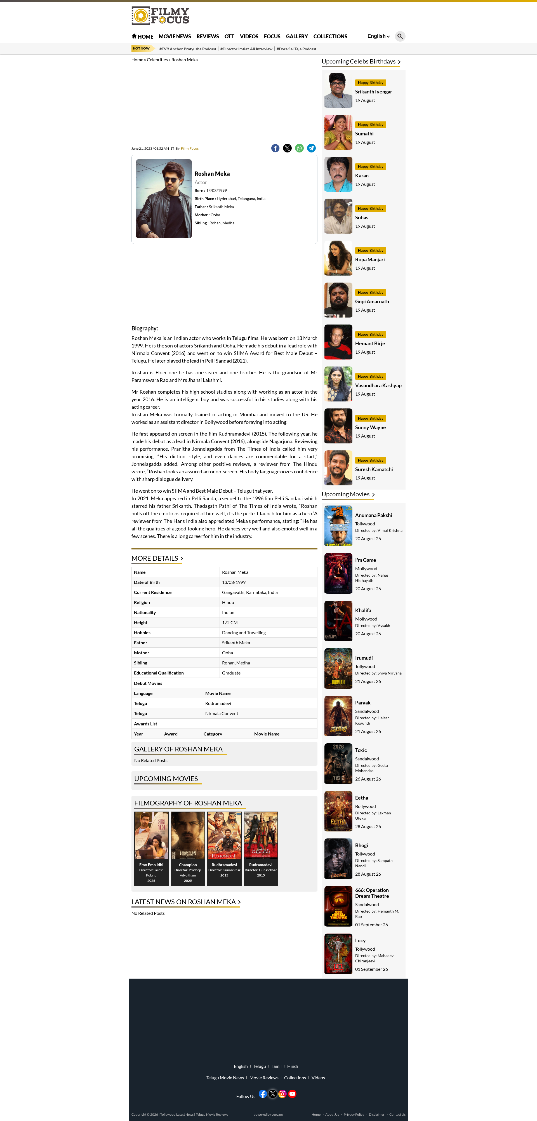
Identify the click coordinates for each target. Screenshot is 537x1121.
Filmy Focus (187, 148)
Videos (249, 36)
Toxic (361, 750)
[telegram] (311, 148)
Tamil (277, 1066)
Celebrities (157, 59)
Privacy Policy (354, 1114)
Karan (362, 175)
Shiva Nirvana (390, 673)
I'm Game (365, 560)
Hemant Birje (370, 343)
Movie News (175, 36)
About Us (332, 1114)
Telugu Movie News (225, 1077)
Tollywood (365, 523)
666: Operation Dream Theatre (372, 893)
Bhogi (361, 845)
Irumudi (364, 658)
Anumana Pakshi (373, 515)
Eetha (361, 798)
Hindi (292, 1066)
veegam (277, 1114)
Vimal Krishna (390, 530)
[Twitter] (287, 148)
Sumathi (364, 133)
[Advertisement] (100, 140)
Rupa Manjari (370, 259)
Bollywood (365, 806)
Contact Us (397, 1114)
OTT (229, 36)
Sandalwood (367, 711)
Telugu (259, 1066)
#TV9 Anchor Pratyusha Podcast (187, 48)
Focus (272, 36)
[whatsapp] (299, 148)
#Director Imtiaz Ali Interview (246, 48)
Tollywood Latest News (177, 1114)
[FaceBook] (275, 148)
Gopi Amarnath (372, 301)
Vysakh (384, 625)
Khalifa (363, 610)
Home (145, 37)
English (377, 36)
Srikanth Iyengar (373, 91)
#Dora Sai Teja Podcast (296, 48)
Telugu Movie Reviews (212, 1114)
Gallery (297, 36)
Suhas (361, 217)
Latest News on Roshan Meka (183, 901)
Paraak (363, 702)
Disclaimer (377, 1114)
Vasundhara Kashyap (378, 385)
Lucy (360, 940)
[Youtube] (292, 1094)
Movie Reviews (264, 1077)
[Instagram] (282, 1094)
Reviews (208, 36)
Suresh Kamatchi (374, 469)
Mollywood (366, 568)
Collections (330, 36)
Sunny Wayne (370, 427)
